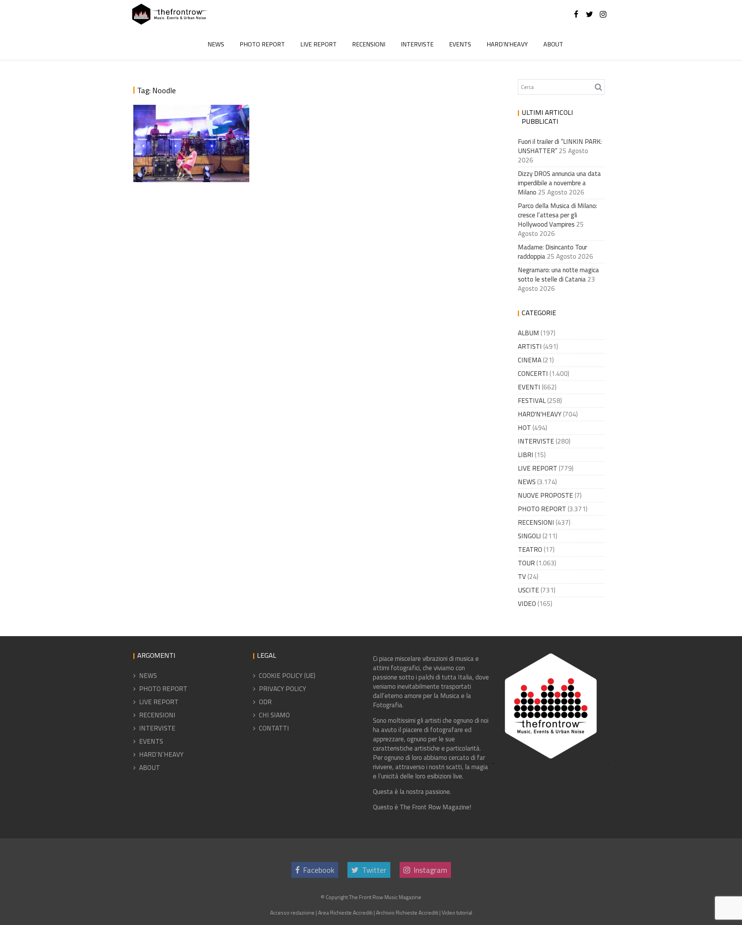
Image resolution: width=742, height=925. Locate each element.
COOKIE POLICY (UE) (287, 676)
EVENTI (529, 387)
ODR (265, 702)
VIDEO (527, 604)
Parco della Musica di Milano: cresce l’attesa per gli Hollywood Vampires (557, 215)
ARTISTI (530, 346)
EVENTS (460, 44)
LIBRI (525, 455)
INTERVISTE (417, 44)
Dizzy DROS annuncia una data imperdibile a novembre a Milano (559, 183)
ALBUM (528, 333)
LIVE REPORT (318, 44)
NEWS (216, 44)
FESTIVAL (532, 401)
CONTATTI (274, 728)
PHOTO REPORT (262, 44)
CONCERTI (533, 374)
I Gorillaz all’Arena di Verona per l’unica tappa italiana (186, 149)
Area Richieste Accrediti (345, 912)
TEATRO (530, 549)
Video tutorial (457, 912)
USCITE (528, 590)
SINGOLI (529, 536)
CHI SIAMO (274, 715)
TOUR (526, 563)
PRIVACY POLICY (282, 689)
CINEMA (529, 360)
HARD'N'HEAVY (540, 414)
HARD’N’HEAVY (507, 44)
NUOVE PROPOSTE (545, 495)
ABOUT (553, 44)
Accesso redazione (292, 912)
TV (522, 577)
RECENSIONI (368, 44)
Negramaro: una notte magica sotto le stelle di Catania (558, 274)
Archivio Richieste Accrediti (407, 912)
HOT (524, 428)
